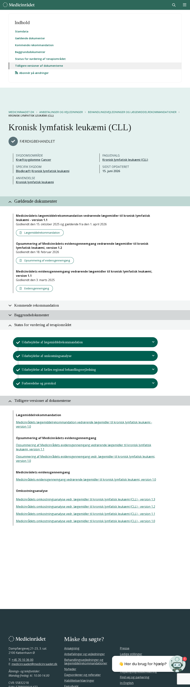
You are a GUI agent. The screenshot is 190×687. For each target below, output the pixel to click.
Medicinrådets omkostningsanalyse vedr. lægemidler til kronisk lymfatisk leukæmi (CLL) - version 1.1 (85, 514)
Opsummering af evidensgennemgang (46, 260)
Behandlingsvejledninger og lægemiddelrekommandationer (132, 112)
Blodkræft (23, 171)
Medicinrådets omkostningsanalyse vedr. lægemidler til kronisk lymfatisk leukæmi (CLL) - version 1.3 (85, 499)
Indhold (22, 22)
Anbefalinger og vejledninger (61, 112)
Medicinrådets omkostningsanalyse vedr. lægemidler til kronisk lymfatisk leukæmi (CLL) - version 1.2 (85, 507)
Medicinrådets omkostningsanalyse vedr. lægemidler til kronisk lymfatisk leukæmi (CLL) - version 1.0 (85, 521)
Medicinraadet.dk (21, 112)
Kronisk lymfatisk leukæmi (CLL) (125, 160)
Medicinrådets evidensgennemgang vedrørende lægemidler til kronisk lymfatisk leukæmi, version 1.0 (86, 479)
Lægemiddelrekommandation (41, 232)
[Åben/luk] (153, 342)
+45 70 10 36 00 (22, 660)
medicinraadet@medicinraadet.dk (34, 664)
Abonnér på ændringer (34, 73)
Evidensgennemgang (36, 288)
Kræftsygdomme (28, 160)
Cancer (46, 160)
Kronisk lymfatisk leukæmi (50, 171)
